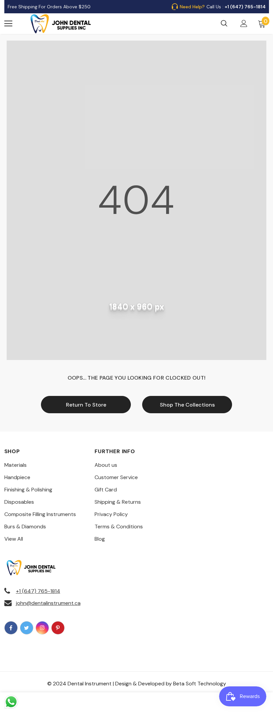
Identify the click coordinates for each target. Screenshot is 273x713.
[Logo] (61, 23)
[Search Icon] (224, 23)
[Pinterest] (58, 627)
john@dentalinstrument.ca (48, 603)
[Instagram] (42, 627)
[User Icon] (243, 23)
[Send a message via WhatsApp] (11, 702)
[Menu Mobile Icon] (8, 24)
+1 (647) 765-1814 (38, 591)
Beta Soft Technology (199, 683)
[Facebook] (11, 627)
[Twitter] (26, 627)
